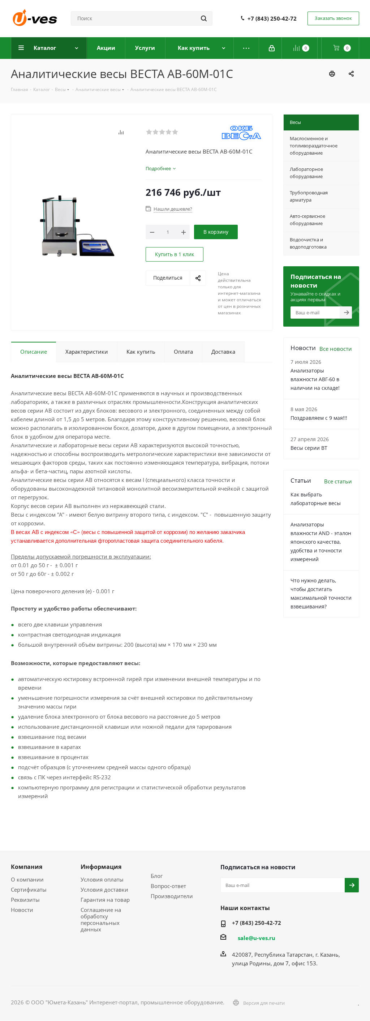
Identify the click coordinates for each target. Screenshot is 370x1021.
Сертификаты (29, 889)
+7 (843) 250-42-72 (272, 18)
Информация (101, 867)
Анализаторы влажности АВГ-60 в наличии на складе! (315, 379)
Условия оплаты (102, 879)
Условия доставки (104, 889)
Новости (22, 909)
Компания (26, 867)
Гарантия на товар (105, 899)
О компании (27, 879)
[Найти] (203, 18)
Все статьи (338, 481)
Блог (157, 875)
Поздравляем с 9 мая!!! (319, 417)
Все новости (335, 348)
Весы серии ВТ (309, 447)
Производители (172, 896)
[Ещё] (246, 48)
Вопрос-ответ (168, 885)
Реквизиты (25, 899)
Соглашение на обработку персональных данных (101, 919)
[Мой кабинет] (272, 48)
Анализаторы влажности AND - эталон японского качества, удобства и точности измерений (321, 542)
